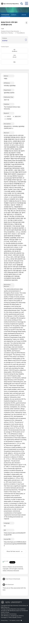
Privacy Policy (4, 620)
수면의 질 (8, 116)
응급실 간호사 (18, 116)
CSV (14, 56)
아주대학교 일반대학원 (9, 85)
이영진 (5, 78)
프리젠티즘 (8, 119)
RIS (14, 50)
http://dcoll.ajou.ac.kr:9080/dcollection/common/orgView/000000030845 (15, 544)
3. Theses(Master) (20, 33)
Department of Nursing (7, 33)
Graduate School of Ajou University (10, 31)
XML (14, 62)
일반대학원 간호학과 (9, 93)
